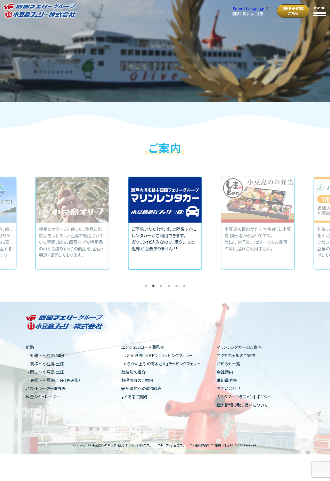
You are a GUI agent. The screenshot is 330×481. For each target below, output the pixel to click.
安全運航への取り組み (141, 388)
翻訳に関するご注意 (247, 13)
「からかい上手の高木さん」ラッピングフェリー (161, 363)
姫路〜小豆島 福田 (47, 355)
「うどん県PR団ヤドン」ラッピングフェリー (157, 355)
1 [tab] (145, 286)
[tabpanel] (165, 223)
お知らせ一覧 (228, 363)
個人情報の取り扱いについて (242, 405)
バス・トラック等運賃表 (45, 388)
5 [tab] (176, 286)
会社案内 (225, 372)
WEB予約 (293, 10)
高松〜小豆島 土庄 (47, 363)
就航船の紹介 (133, 372)
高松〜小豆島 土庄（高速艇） (55, 380)
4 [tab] (168, 286)
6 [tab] (184, 286)
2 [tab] (153, 286)
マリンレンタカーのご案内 (239, 347)
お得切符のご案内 (137, 380)
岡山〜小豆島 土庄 (47, 372)
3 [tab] (161, 286)
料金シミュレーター (43, 396)
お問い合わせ (229, 388)
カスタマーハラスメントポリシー (244, 396)
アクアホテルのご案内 (236, 355)
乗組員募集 (227, 380)
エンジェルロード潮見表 (142, 347)
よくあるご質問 (134, 396)
